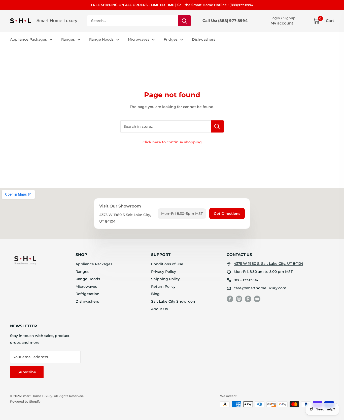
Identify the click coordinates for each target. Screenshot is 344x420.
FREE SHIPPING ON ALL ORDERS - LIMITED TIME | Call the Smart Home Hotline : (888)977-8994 (172, 5)
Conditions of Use (167, 264)
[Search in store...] (217, 126)
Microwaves (138, 39)
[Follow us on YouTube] (257, 299)
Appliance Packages (28, 39)
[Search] (184, 20)
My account (281, 23)
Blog (155, 294)
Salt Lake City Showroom (173, 301)
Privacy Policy (163, 271)
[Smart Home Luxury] (25, 260)
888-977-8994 (246, 280)
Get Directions (227, 213)
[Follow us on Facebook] (230, 299)
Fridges (171, 39)
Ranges (68, 39)
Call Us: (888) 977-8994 (225, 20)
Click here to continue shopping (172, 142)
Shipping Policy (165, 279)
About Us (159, 309)
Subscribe (27, 372)
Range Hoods (101, 39)
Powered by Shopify (25, 401)
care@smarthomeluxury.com (260, 288)
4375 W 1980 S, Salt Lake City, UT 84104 (268, 263)
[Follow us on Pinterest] (248, 299)
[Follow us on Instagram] (239, 299)
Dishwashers (203, 39)
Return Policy (163, 286)
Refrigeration (87, 294)
